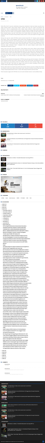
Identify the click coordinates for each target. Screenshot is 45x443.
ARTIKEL (3, 198)
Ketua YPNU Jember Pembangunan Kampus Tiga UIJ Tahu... (16, 280)
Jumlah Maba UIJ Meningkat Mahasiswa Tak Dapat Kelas (15, 294)
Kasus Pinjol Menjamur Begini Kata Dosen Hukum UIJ (14, 261)
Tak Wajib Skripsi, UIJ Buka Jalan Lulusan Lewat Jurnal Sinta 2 (19, 133)
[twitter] (37, 1)
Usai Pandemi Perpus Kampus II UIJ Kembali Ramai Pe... (15, 278)
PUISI (30, 198)
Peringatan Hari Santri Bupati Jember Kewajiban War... (15, 272)
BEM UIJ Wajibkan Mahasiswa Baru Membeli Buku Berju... (15, 303)
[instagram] (39, 1)
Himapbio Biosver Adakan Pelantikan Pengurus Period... (15, 235)
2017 (3, 357)
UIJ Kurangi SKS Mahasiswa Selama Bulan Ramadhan (14, 226)
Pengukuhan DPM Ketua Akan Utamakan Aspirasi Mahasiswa (16, 238)
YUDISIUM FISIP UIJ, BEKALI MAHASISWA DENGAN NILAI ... (14, 229)
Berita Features (12, 198)
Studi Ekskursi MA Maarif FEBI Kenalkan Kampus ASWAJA (15, 337)
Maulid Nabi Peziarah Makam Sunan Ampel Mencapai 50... (16, 275)
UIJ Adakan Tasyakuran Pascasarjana (11, 259)
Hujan (4, 245)
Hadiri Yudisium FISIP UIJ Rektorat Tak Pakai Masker (14, 329)
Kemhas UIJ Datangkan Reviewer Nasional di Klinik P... (15, 318)
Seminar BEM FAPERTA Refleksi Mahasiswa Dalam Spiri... (15, 308)
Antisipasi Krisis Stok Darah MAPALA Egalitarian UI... (14, 299)
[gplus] (43, 1)
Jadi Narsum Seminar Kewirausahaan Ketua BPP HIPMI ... (15, 241)
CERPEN (18, 198)
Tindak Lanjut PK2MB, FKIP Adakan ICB (11, 234)
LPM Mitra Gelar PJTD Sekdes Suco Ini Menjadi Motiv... (15, 268)
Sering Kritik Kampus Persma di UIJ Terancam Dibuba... (15, 319)
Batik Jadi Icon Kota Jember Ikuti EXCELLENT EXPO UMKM (15, 340)
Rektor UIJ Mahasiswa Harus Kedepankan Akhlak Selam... (15, 305)
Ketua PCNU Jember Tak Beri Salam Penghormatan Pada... (16, 311)
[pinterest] (41, 1)
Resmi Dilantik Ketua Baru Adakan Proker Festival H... (15, 346)
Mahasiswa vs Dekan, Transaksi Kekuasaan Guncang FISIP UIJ (20, 157)
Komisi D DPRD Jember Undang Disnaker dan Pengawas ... (16, 314)
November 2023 (6, 212)
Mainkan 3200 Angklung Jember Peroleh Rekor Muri (14, 265)
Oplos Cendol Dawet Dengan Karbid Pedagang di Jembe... (16, 264)
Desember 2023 (6, 210)
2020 (3, 352)
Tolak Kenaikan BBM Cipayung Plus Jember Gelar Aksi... (15, 302)
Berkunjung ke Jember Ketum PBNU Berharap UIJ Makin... (16, 313)
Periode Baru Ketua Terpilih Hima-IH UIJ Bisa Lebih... (14, 254)
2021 (3, 350)
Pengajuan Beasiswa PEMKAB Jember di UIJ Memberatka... (16, 324)
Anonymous (7, 364)
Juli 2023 (5, 218)
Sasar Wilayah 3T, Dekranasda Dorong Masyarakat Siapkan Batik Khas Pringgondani (23, 144)
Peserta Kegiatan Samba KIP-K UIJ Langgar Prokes (14, 330)
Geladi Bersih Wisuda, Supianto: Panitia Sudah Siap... (14, 227)
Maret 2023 (5, 224)
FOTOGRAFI (23, 198)
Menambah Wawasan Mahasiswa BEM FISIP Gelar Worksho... (16, 251)
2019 (3, 353)
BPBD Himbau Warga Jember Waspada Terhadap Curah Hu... (16, 276)
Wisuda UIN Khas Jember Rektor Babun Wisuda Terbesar (15, 287)
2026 (3, 204)
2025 (3, 205)
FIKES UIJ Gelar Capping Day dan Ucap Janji (12, 248)
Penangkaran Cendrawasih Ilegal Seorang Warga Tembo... (16, 267)
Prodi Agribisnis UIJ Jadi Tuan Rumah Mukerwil (13, 256)
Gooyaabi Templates (20, 441)
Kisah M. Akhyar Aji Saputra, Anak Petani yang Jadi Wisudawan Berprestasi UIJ (23, 404)
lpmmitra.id (19, 5)
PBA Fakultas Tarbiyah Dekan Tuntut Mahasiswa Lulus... (15, 300)
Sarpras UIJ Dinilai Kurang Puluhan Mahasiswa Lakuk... (15, 291)
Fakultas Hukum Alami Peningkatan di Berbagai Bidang (15, 284)
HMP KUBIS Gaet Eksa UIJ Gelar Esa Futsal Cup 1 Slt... (14, 321)
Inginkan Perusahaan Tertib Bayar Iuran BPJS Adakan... (15, 343)
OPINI (27, 198)
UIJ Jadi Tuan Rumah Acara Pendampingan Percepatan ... (16, 297)
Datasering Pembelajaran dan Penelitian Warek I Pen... (15, 289)
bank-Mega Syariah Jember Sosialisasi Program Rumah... (16, 257)
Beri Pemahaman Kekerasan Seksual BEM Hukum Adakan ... (16, 249)
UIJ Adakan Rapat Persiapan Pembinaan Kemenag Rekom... (16, 246)
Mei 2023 (5, 221)
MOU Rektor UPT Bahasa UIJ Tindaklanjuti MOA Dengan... (15, 262)
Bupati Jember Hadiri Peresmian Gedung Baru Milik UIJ (15, 281)
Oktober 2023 (6, 213)
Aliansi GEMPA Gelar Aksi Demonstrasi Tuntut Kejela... (15, 322)
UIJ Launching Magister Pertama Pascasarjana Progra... (15, 237)
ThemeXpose (7, 441)
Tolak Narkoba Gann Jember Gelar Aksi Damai (13, 310)
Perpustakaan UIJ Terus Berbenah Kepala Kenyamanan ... (16, 253)
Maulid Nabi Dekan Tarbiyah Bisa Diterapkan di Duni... (15, 273)
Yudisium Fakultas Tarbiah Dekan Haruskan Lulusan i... (15, 326)
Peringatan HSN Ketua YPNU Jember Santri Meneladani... (15, 270)
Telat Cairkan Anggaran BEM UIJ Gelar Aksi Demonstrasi (15, 335)
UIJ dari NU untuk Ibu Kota (8, 332)
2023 (3, 209)
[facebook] (35, 1)
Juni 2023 (5, 219)
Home (2, 13)
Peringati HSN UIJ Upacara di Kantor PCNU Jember (14, 348)
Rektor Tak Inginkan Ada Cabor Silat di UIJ (12, 338)
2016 (3, 358)
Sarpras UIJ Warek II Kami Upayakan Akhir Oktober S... (15, 292)
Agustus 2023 (6, 216)
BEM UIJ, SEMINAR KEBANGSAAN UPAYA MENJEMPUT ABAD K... (16, 230)
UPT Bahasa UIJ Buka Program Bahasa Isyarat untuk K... (15, 286)
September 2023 (7, 215)
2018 (3, 355)
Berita (7, 198)
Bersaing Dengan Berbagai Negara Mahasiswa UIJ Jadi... (15, 334)
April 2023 (5, 223)
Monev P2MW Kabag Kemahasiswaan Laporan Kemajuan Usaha (17, 283)
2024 (3, 207)
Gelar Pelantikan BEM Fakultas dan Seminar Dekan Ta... (15, 345)
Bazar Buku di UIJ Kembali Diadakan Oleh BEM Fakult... (15, 295)
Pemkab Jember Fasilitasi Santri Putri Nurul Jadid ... (14, 316)
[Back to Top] (43, 441)
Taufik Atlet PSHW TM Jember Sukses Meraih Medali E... (15, 240)
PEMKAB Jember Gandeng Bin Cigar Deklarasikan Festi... (15, 341)
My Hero (5, 243)
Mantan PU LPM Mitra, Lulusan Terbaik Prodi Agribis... (14, 232)
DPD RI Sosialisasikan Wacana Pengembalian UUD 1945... (15, 307)
